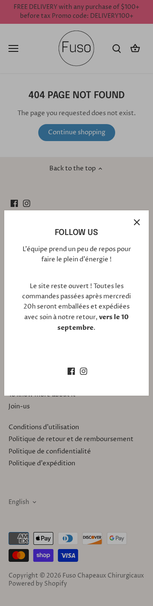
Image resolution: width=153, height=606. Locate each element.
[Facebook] (71, 370)
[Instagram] (83, 370)
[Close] (137, 222)
